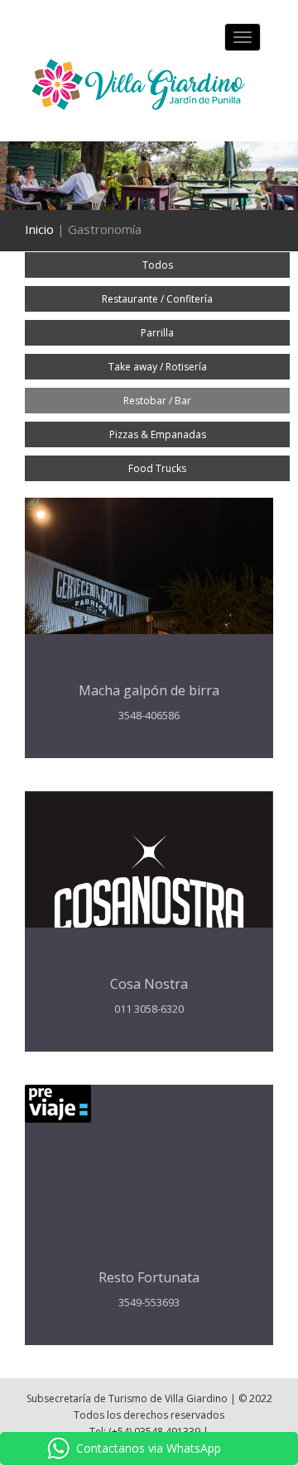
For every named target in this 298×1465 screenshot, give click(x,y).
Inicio (39, 229)
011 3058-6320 (149, 1008)
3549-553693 (149, 1302)
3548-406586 (149, 715)
